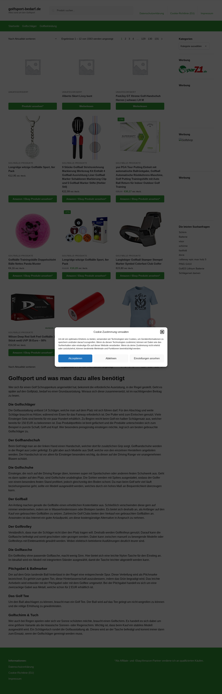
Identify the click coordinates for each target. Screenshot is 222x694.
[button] (162, 332)
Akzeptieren (75, 358)
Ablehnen (111, 358)
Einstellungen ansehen (147, 358)
